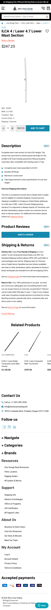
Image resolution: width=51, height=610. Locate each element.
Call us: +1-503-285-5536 (15, 402)
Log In (7, 554)
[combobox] (25, 16)
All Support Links (11, 513)
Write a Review (7, 40)
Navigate (11, 438)
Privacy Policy (10, 563)
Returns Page (13, 307)
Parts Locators (10, 472)
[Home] (2, 23)
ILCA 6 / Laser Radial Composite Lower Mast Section (11, 363)
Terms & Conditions (12, 568)
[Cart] (48, 8)
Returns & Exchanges (13, 499)
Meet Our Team (11, 540)
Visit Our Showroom (13, 531)
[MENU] (3, 8)
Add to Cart (38, 128)
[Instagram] (9, 427)
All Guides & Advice (12, 480)
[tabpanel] (35, 355)
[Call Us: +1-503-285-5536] (43, 8)
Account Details (11, 559)
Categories (13, 445)
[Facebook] (4, 427)
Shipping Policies (16, 217)
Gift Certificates (11, 508)
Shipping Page (13, 277)
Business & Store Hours (14, 527)
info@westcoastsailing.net (15, 407)
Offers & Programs (12, 504)
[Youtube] (14, 427)
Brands (10, 453)
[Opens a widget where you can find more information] (42, 606)
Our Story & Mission (13, 536)
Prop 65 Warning (7, 314)
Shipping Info (10, 495)
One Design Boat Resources (16, 467)
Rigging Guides (11, 476)
